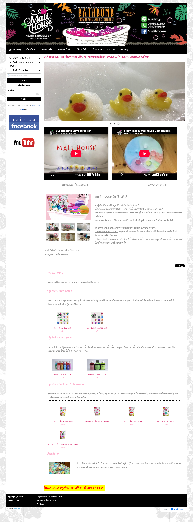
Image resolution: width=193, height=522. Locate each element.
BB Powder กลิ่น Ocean (166, 421)
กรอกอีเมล (11, 90)
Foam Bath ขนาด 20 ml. (63, 374)
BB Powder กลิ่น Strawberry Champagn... (63, 444)
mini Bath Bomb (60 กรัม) (97, 328)
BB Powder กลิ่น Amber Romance (63, 421)
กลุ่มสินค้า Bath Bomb (59, 291)
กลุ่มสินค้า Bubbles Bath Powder (66, 384)
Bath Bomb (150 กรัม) (62, 328)
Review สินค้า (55, 273)
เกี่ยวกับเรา (53, 453)
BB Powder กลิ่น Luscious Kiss (131, 421)
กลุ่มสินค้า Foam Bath (59, 337)
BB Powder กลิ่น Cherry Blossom (97, 421)
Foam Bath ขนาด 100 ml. (97, 374)
